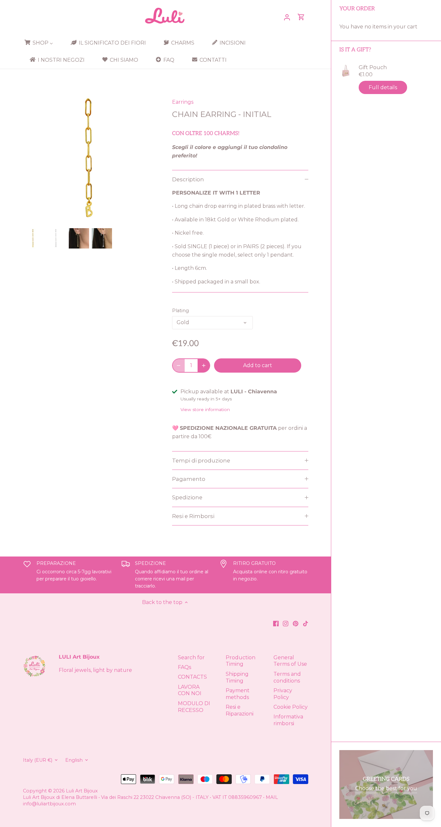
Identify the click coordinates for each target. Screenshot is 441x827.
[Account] (287, 17)
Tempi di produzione (201, 460)
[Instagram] (285, 623)
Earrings (182, 102)
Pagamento (188, 479)
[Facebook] (276, 623)
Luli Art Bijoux (82, 791)
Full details (383, 87)
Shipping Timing (237, 677)
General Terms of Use (290, 660)
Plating (180, 310)
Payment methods (238, 693)
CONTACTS (192, 677)
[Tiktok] (305, 623)
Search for (191, 657)
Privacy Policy (282, 693)
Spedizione (187, 497)
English (74, 760)
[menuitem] (41, 42)
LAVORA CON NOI (189, 690)
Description (188, 179)
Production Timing (240, 660)
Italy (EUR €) (37, 760)
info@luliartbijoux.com (49, 804)
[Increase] (204, 365)
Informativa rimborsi (288, 720)
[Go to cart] (301, 17)
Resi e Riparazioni (239, 710)
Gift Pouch (373, 67)
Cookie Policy (290, 707)
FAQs (184, 667)
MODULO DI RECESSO (194, 706)
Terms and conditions (287, 677)
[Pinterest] (295, 623)
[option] (33, 238)
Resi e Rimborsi (193, 516)
